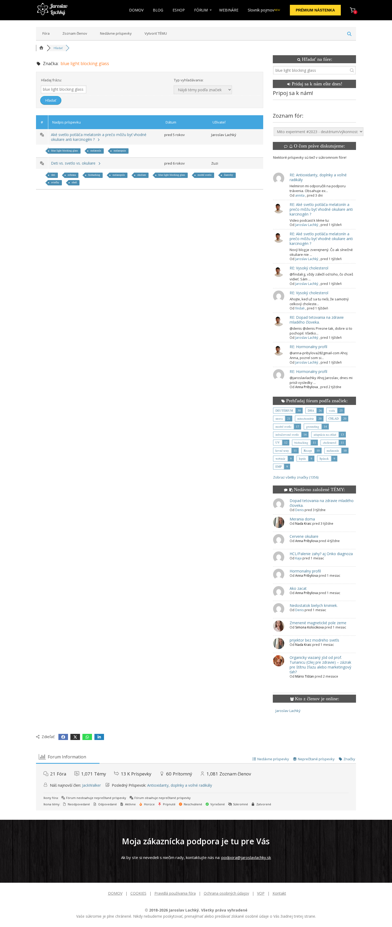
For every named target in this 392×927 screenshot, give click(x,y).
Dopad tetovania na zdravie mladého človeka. (322, 503)
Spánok (324, 458)
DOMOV (136, 10)
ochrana (72, 174)
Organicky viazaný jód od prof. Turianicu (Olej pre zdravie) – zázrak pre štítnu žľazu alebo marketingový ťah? (320, 664)
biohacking (94, 174)
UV (277, 442)
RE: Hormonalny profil (308, 346)
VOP (261, 893)
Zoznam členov (74, 33)
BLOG (158, 10)
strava (279, 418)
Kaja (298, 558)
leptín (302, 458)
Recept (308, 450)
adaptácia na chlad (325, 434)
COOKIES (138, 893)
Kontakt (279, 893)
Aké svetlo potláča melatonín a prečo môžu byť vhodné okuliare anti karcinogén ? (98, 137)
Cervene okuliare (304, 536)
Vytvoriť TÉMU (156, 33)
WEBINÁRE (228, 10)
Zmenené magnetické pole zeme (318, 622)
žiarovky (228, 174)
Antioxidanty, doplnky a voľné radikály (179, 785)
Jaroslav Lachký (306, 224)
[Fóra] (41, 48)
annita (300, 195)
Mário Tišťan (304, 676)
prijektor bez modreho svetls (314, 640)
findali (300, 308)
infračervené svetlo (287, 434)
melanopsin (120, 150)
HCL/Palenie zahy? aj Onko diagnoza (321, 553)
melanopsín (119, 174)
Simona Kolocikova (309, 627)
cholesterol (329, 442)
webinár (280, 458)
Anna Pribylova (306, 387)
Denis (299, 510)
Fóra (46, 33)
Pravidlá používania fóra (175, 893)
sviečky (55, 182)
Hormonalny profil (305, 571)
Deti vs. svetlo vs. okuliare (74, 163)
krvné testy (282, 450)
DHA (311, 410)
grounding (312, 426)
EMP (278, 466)
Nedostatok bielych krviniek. (314, 605)
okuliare (141, 174)
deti (53, 174)
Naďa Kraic (303, 523)
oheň (74, 182)
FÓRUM (201, 10)
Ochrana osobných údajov (226, 893)
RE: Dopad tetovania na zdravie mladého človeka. (317, 320)
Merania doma (302, 519)
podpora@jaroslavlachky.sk (246, 857)
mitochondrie (305, 418)
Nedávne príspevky (116, 33)
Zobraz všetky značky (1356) (295, 477)
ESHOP (179, 10)
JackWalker (91, 785)
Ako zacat (298, 588)
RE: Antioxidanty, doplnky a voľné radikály (318, 177)
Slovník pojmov (264, 10)
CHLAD (334, 418)
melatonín (95, 150)
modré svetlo (204, 174)
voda (332, 410)
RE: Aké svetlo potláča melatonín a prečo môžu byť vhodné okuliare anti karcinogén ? (321, 209)
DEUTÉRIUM (284, 410)
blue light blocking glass (64, 150)
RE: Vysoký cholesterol (309, 267)
